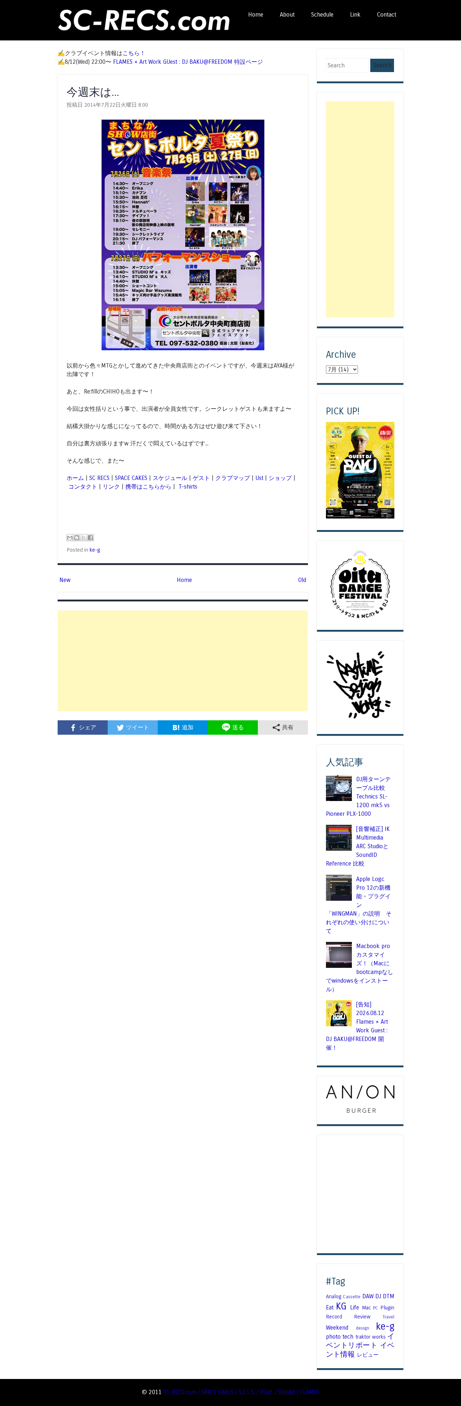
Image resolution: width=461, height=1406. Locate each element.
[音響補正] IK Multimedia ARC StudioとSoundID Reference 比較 (358, 846)
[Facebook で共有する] (90, 537)
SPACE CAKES (131, 478)
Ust (259, 478)
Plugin (387, 1307)
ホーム (75, 478)
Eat (330, 1307)
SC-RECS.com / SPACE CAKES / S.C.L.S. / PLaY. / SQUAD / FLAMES (241, 1392)
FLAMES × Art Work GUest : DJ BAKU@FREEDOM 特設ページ (188, 61)
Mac (366, 1307)
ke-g (95, 550)
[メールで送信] (69, 537)
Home (255, 14)
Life (354, 1307)
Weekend (337, 1327)
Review (362, 1316)
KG (341, 1306)
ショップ (280, 478)
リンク (111, 486)
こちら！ (134, 53)
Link (355, 14)
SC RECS (99, 478)
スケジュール (170, 478)
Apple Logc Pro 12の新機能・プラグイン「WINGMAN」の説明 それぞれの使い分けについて (358, 905)
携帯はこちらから (148, 486)
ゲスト (201, 478)
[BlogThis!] (76, 537)
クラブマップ (232, 478)
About (287, 14)
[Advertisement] (183, 660)
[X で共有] (83, 537)
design (362, 1328)
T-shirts (187, 486)
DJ (378, 1296)
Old (302, 580)
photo (333, 1336)
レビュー (368, 1355)
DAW (367, 1296)
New (65, 580)
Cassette (352, 1297)
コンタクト (82, 486)
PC (375, 1308)
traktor (363, 1337)
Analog (333, 1296)
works (379, 1337)
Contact (386, 14)
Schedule (322, 14)
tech (348, 1336)
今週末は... (93, 92)
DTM (388, 1296)
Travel (388, 1317)
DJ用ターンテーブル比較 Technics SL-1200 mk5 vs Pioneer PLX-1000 (358, 796)
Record (334, 1316)
